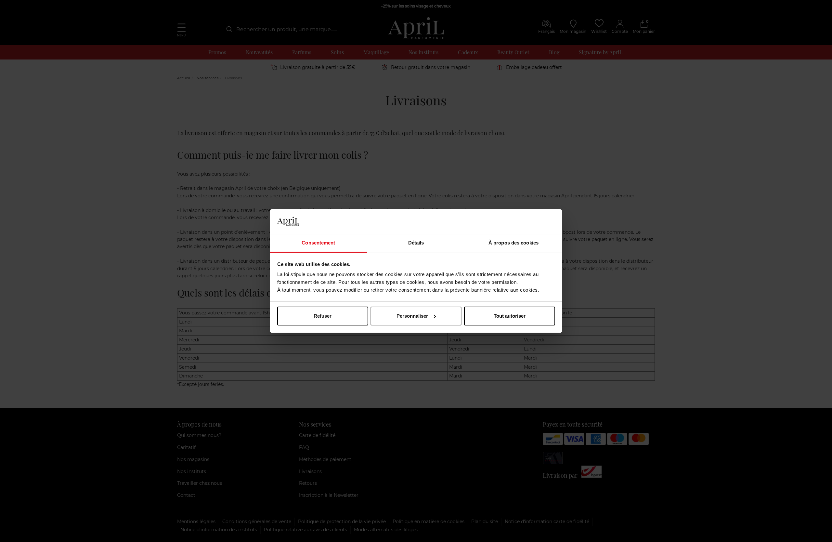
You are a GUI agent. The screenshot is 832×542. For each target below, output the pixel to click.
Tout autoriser (510, 316)
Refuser (323, 316)
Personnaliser (412, 316)
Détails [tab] (416, 242)
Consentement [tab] (318, 242)
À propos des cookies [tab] (513, 242)
